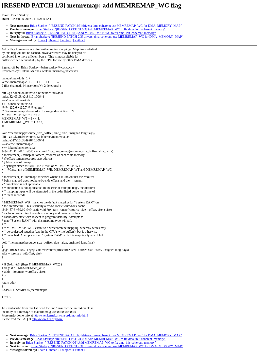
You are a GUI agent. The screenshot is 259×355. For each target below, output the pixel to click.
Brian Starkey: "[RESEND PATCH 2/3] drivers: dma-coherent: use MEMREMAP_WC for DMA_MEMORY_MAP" (106, 25)
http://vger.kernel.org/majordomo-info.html (61, 315)
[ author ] (79, 40)
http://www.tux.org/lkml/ (47, 319)
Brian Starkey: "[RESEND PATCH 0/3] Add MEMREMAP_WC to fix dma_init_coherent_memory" (100, 29)
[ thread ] (53, 40)
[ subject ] (66, 40)
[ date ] (42, 40)
